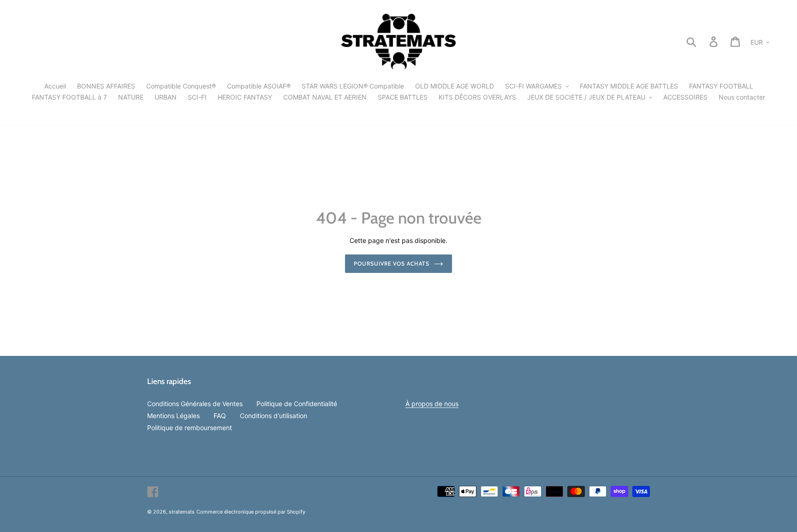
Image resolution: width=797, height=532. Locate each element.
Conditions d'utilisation (273, 416)
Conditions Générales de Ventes (195, 404)
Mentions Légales (173, 416)
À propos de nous (431, 404)
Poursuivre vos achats (391, 263)
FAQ (220, 416)
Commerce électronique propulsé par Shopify (250, 511)
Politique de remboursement (189, 428)
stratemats (182, 511)
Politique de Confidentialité (296, 404)
